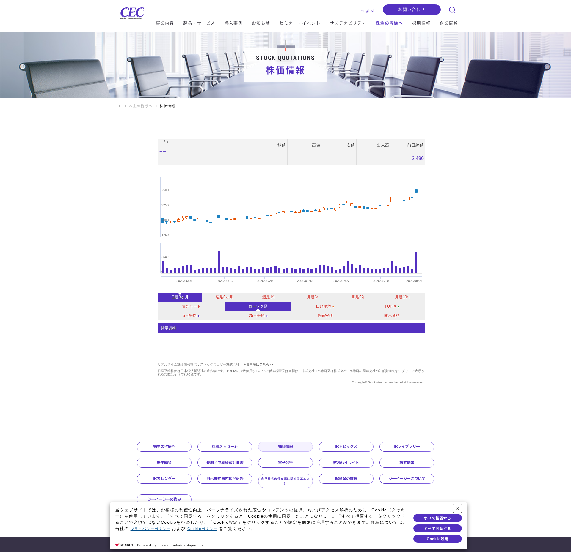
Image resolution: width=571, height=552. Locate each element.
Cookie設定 (438, 539)
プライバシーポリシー (150, 529)
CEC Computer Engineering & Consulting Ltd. (129, 11)
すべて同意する (437, 528)
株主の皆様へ (141, 106)
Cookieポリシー (202, 529)
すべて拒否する (437, 518)
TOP (117, 106)
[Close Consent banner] (457, 508)
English (367, 10)
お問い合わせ (411, 9)
